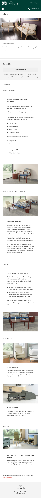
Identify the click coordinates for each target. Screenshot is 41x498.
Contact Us (20, 488)
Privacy (16, 492)
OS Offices (22, 493)
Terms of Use (23, 492)
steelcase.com (7, 478)
